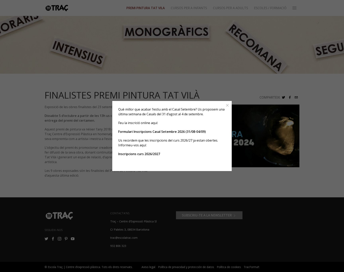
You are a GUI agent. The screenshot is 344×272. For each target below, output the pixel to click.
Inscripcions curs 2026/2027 (139, 154)
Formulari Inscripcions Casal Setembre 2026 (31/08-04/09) (162, 131)
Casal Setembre (183, 109)
